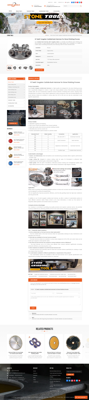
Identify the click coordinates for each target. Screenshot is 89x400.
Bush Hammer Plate (62, 276)
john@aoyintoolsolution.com (53, 6)
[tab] (34, 78)
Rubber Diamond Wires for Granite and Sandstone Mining (19, 133)
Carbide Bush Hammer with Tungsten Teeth (58, 274)
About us (50, 2)
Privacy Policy (60, 397)
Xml (54, 397)
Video (55, 2)
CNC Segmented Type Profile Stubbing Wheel (35, 353)
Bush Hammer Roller (33, 276)
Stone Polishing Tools (12, 92)
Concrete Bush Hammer (43, 276)
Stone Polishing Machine (55, 379)
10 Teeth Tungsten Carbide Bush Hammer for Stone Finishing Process (51, 289)
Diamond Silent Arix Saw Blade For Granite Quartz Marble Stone (16, 353)
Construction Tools (43, 11)
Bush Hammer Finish (71, 274)
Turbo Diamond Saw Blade (56, 373)
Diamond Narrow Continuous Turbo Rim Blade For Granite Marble (54, 353)
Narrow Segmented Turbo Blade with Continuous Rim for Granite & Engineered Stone (19, 162)
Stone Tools (19, 11)
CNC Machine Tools (12, 97)
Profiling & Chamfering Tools (13, 87)
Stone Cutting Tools (12, 84)
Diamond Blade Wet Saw (55, 371)
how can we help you (16, 113)
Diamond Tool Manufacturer (56, 389)
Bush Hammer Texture (72, 276)
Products (35, 375)
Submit (69, 374)
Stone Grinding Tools (12, 89)
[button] (83, 346)
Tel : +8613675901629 (14, 371)
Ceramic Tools (30, 11)
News (34, 377)
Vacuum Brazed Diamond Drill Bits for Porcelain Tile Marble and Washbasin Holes (19, 155)
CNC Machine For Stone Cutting (55, 376)
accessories (57, 11)
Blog (51, 397)
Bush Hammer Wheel (53, 276)
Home (10, 11)
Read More (16, 135)
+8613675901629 (38, 6)
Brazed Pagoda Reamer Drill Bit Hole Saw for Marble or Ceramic (19, 147)
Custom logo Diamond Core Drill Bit (56, 385)
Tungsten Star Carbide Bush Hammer (41, 274)
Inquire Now (39, 69)
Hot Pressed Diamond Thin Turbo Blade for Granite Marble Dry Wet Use (19, 140)
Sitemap (46, 397)
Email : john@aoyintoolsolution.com (17, 373)
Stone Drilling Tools (12, 94)
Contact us (61, 2)
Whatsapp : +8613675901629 (15, 375)
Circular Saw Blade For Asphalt (55, 382)
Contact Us (13, 123)
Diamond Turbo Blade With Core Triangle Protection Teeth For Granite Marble (73, 353)
